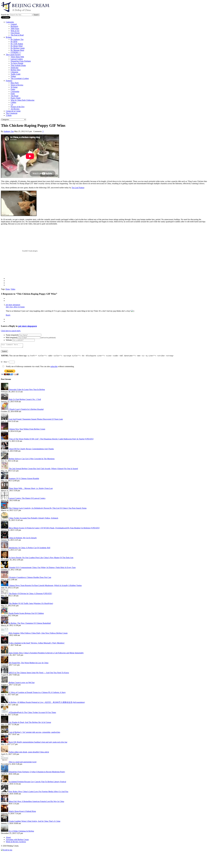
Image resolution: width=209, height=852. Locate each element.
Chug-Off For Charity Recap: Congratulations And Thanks (31, 449)
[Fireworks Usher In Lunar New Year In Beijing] (5, 389)
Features (9, 81)
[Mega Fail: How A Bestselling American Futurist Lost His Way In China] (5, 801)
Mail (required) (11, 337)
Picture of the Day (18, 107)
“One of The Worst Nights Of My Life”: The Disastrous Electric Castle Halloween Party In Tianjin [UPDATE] (51, 439)
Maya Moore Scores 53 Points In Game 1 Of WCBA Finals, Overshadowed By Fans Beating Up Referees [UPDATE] (54, 528)
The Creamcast (11, 113)
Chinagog (14, 72)
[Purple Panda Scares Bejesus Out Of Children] (5, 613)
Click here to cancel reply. (11, 331)
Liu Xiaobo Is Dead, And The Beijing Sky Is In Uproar (30, 722)
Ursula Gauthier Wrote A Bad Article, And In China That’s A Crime (34, 821)
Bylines (9, 37)
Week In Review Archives (16, 842)
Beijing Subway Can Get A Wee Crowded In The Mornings (32, 459)
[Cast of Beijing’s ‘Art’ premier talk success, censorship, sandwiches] (5, 732)
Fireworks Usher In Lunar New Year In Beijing (27, 389)
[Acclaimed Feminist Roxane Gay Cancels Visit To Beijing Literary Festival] (5, 782)
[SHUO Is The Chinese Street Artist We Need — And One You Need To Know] (5, 673)
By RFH (14, 42)
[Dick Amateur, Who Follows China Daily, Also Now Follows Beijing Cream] (5, 633)
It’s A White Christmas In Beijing (21, 831)
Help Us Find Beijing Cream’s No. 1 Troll (25, 399)
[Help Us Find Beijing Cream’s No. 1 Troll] (5, 399)
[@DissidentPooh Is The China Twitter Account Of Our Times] (5, 712)
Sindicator (14, 68)
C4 (12, 104)
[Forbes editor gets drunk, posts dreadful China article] (5, 752)
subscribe (54, 366)
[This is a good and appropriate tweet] (5, 762)
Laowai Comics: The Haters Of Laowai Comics (27, 498)
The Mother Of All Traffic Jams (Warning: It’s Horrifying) (31, 603)
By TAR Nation (17, 44)
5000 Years (15, 28)
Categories (10, 22)
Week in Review (17, 85)
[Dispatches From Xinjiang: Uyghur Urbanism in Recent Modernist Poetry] (5, 772)
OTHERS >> (16, 52)
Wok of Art (15, 31)
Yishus (13, 76)
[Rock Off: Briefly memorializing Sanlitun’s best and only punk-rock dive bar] (5, 742)
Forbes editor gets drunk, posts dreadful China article (29, 752)
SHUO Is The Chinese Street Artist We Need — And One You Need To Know (39, 673)
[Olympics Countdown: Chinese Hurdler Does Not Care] (5, 577)
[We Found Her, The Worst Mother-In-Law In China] (5, 663)
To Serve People (17, 63)
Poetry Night (15, 98)
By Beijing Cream (18, 48)
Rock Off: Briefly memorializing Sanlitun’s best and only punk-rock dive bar (38, 742)
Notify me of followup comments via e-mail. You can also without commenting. (39, 366)
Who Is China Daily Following (22, 100)
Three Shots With (17, 57)
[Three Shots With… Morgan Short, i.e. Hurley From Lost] (5, 488)
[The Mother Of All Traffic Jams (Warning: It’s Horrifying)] (5, 603)
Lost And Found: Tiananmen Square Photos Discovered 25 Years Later (36, 419)
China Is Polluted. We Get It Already (23, 538)
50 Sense (14, 87)
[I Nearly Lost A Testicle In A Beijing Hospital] (5, 409)
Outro (13, 89)
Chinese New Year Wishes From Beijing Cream (27, 429)
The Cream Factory (13, 55)
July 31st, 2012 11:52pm (15, 307)
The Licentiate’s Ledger (20, 78)
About (8, 837)
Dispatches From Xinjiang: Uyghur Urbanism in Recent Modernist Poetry (37, 772)
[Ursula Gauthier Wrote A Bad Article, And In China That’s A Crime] (5, 821)
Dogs (8, 289)
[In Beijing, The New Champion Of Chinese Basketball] (5, 623)
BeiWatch (14, 26)
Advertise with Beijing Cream (17, 839)
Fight (13, 94)
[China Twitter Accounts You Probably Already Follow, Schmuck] (5, 518)
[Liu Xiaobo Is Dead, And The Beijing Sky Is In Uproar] (5, 722)
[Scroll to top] (6, 850)
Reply (8, 315)
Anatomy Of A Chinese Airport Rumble (24, 478)
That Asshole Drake (18, 65)
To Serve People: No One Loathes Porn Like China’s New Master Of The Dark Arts (41, 558)
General (14, 24)
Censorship (15, 91)
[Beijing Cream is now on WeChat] (5, 682)
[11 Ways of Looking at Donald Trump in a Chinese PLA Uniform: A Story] (5, 692)
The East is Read (17, 35)
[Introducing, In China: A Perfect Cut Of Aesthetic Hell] (5, 548)
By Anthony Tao (17, 39)
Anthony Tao (9, 131)
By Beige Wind (16, 46)
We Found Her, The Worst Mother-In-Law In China (28, 663)
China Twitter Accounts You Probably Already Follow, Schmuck (33, 518)
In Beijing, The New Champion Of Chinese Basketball (30, 623)
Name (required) (12, 335)
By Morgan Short (17, 50)
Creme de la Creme (13, 111)
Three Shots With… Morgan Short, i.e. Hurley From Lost (31, 488)
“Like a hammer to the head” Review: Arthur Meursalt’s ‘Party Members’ (37, 643)
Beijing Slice (15, 70)
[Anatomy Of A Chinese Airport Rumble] (5, 478)
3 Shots (8, 115)
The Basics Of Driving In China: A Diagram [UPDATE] (30, 593)
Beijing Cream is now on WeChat (21, 682)
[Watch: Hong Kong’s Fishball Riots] (5, 811)
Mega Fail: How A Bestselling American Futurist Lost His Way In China (36, 801)
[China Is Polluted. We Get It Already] (5, 538)
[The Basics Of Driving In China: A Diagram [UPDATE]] (5, 593)
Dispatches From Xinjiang (21, 61)
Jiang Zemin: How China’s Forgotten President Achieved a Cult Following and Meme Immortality (46, 653)
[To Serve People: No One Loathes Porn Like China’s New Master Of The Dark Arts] (5, 558)
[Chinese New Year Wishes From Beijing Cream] (5, 429)
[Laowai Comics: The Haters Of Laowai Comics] (5, 498)
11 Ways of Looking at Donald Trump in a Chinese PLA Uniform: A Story (37, 692)
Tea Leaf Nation (78, 188)
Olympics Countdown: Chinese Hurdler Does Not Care (30, 577)
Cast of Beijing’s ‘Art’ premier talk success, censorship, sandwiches (34, 732)
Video (13, 289)
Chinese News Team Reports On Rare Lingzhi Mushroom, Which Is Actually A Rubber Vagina (45, 585)
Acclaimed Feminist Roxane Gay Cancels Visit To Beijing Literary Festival (37, 782)
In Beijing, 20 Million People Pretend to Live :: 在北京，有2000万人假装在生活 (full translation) (47, 702)
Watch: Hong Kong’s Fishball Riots (22, 811)
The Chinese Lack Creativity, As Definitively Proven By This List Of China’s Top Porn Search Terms (47, 508)
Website (9, 340)
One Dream (15, 33)
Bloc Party (15, 83)
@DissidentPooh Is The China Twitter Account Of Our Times (32, 712)
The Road (14, 96)
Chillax (13, 102)
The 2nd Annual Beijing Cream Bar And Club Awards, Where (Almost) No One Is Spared (43, 469)
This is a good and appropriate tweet (22, 762)
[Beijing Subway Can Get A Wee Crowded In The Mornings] (5, 459)
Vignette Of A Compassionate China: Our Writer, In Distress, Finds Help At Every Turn (42, 567)
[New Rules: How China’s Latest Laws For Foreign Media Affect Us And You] (5, 791)
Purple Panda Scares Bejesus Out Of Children (26, 613)
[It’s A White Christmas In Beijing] (5, 831)
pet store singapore (13, 305)
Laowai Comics (17, 59)
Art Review (15, 109)
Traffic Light (15, 74)
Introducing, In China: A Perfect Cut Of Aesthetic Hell (29, 548)
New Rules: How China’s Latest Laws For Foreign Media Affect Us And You (38, 791)
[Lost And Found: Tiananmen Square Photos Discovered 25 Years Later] (5, 419)
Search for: (5, 15)
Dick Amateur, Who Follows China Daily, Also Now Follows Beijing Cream (38, 633)
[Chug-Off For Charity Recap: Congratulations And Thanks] (5, 449)
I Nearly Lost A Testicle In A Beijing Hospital (26, 409)
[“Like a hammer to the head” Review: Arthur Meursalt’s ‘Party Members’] (5, 643)
